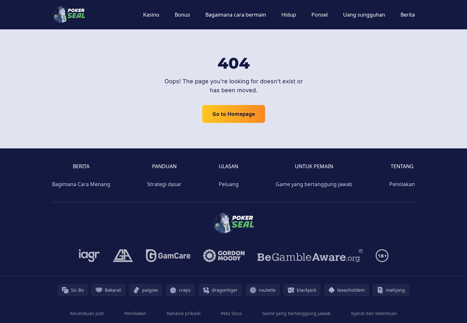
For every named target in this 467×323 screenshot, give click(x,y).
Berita (408, 14)
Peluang (229, 184)
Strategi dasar (164, 184)
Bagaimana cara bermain (235, 14)
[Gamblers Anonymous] (123, 255)
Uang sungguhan (364, 14)
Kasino (151, 14)
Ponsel (319, 14)
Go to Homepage (233, 113)
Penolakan (402, 184)
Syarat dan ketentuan (374, 313)
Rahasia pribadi (184, 313)
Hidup (288, 14)
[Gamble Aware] (310, 255)
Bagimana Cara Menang (81, 184)
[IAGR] (89, 255)
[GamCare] (168, 255)
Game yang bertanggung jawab (314, 184)
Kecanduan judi (87, 313)
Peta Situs (231, 313)
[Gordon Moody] (224, 255)
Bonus (182, 14)
